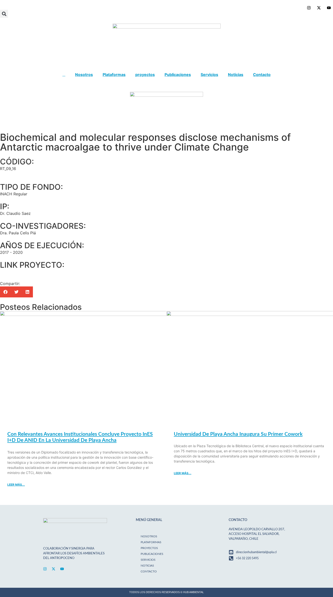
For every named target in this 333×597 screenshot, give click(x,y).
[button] (4, 14)
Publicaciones (178, 74)
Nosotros (84, 74)
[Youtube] (62, 569)
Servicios (209, 74)
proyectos (145, 74)
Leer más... (16, 484)
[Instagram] (45, 569)
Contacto (262, 74)
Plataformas (114, 74)
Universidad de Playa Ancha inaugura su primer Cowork (238, 434)
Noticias (235, 74)
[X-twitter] (53, 569)
